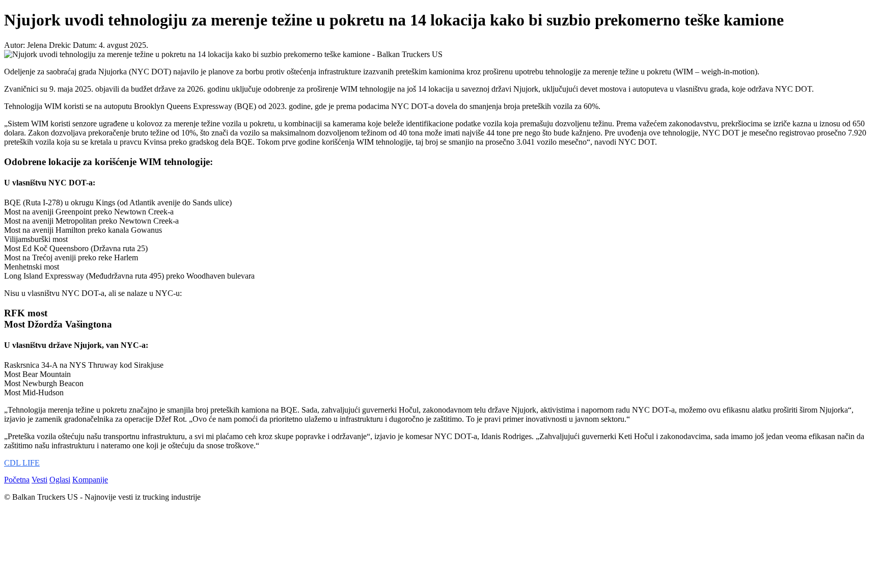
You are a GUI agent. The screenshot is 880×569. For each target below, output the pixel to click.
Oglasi (59, 479)
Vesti (39, 479)
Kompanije (90, 479)
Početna (17, 479)
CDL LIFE (22, 462)
